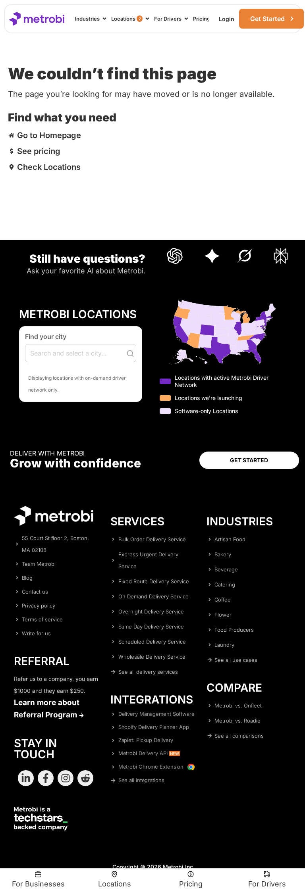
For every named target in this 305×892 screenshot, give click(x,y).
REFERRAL (41, 661)
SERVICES (137, 521)
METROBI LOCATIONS (78, 314)
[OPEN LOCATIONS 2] (147, 18)
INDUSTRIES (240, 521)
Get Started (267, 19)
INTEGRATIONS (151, 699)
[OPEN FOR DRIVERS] (186, 18)
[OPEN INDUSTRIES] (104, 18)
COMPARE (234, 687)
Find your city (45, 336)
